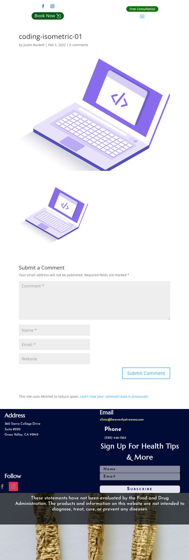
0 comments (78, 45)
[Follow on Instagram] (52, 6)
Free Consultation (142, 9)
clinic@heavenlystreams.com (122, 419)
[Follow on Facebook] (43, 6)
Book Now (45, 15)
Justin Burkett (34, 45)
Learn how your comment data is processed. (114, 396)
